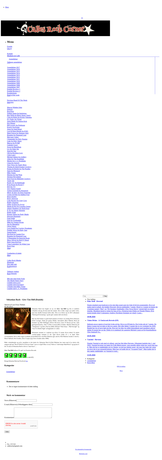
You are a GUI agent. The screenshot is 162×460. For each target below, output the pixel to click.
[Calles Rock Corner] (55, 35)
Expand (8, 51)
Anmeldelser (10, 372)
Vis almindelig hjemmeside (83, 449)
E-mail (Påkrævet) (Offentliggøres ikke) (18, 404)
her (27, 361)
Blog (7, 7)
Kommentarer (9, 417)
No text (3, 3)
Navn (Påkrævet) (10, 400)
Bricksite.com (83, 453)
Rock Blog (91, 363)
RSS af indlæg (121, 366)
